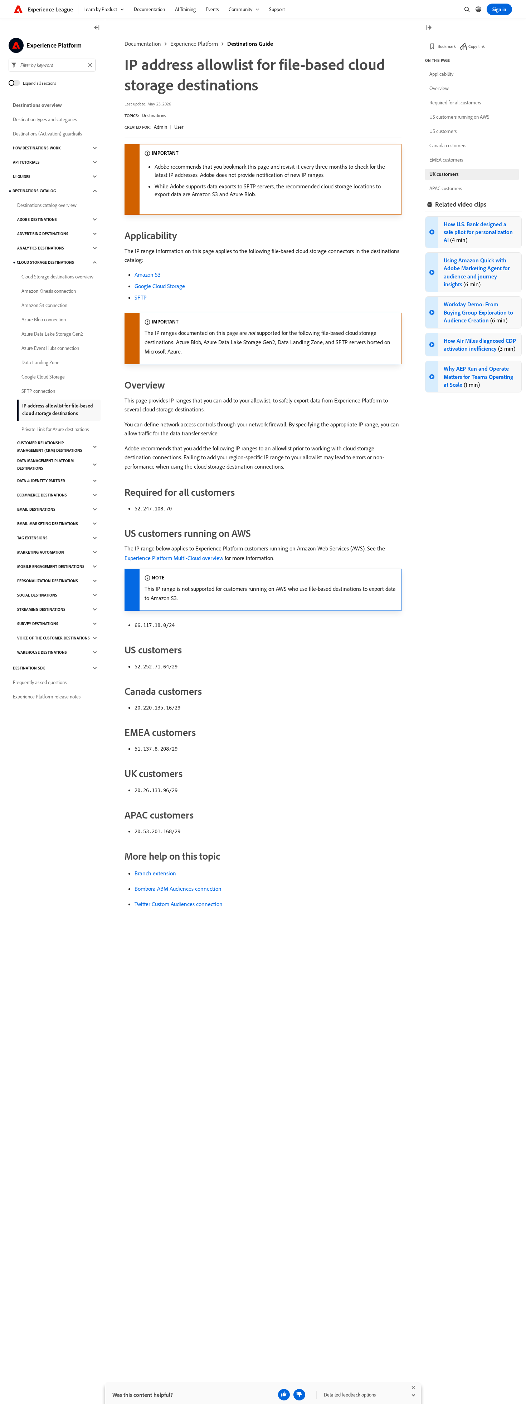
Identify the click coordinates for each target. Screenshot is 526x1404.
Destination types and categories (45, 119)
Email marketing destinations (47, 523)
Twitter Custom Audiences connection (179, 904)
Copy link (476, 46)
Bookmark (447, 46)
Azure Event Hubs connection (50, 348)
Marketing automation (40, 552)
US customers (443, 131)
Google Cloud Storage (160, 286)
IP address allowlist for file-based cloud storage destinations (57, 409)
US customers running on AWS (459, 117)
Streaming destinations (41, 609)
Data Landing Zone (40, 362)
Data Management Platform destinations (45, 464)
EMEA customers (446, 160)
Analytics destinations (40, 248)
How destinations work (37, 147)
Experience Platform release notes (47, 696)
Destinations (154, 115)
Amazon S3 (148, 274)
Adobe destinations (37, 219)
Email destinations (36, 509)
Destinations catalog (34, 190)
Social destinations (37, 595)
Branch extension (155, 873)
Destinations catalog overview (47, 205)
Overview (439, 88)
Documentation (143, 43)
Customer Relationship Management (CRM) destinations (49, 446)
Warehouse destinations (42, 652)
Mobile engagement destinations (50, 566)
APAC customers (445, 188)
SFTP (141, 297)
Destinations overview (37, 105)
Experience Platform (194, 43)
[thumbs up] (284, 1394)
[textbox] (52, 65)
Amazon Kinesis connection (48, 291)
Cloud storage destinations (45, 262)
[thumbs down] (299, 1394)
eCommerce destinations (42, 495)
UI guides (21, 176)
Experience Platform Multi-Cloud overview (174, 558)
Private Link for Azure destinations (55, 429)
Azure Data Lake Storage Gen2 (52, 334)
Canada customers (447, 145)
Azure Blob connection (43, 319)
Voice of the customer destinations (53, 638)
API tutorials (26, 162)
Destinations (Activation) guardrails (47, 133)
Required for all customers (455, 102)
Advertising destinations (42, 233)
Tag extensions (32, 537)
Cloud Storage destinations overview (57, 276)
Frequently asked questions (40, 682)
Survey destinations (37, 623)
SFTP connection (38, 391)
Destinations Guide (250, 43)
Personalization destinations (47, 580)
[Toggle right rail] (429, 28)
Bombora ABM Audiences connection (178, 888)
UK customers (444, 174)
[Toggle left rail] (97, 28)
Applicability (441, 74)
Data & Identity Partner (41, 480)
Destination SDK (29, 668)
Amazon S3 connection (44, 305)
